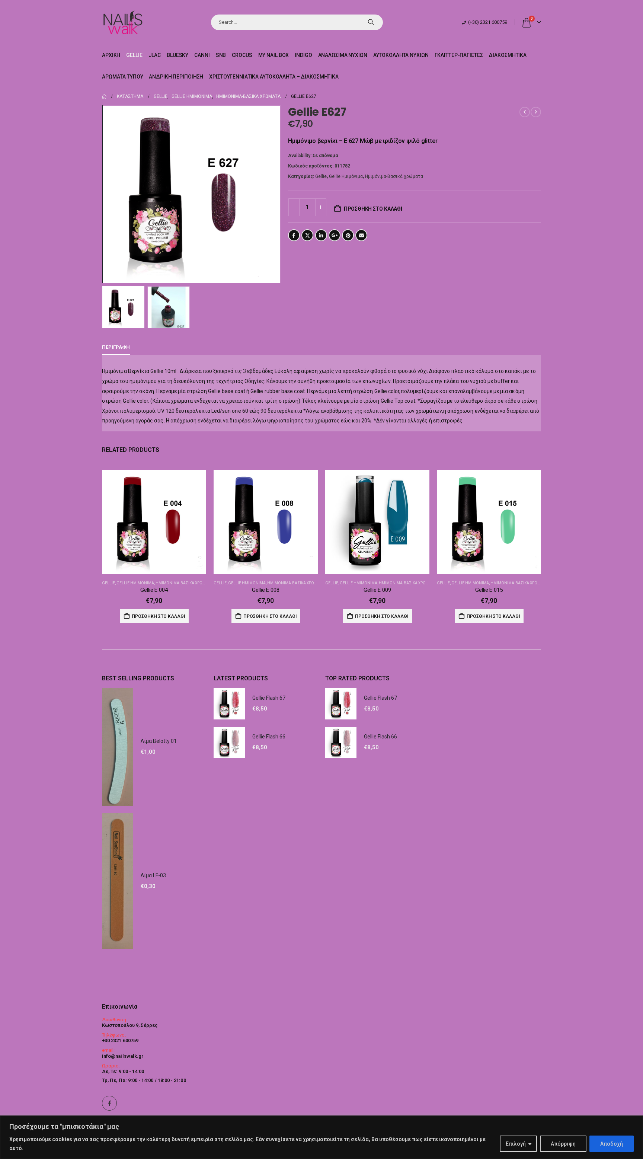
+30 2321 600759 (120, 1040)
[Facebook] (109, 1103)
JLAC (154, 55)
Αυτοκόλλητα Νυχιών (401, 55)
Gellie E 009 (377, 590)
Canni (201, 55)
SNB (221, 55)
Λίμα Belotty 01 (159, 741)
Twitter (307, 235)
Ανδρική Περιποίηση (176, 77)
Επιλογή (516, 1144)
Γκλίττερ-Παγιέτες (459, 55)
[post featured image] (154, 522)
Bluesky (177, 55)
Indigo (303, 55)
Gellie (134, 55)
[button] (103, 194)
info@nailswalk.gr (123, 1056)
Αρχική (111, 55)
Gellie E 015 (488, 590)
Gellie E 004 (153, 590)
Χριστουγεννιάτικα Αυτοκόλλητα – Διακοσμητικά (274, 77)
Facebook (294, 235)
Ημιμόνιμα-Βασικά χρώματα (394, 176)
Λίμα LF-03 (153, 875)
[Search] (371, 22)
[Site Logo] (122, 22)
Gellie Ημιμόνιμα (346, 176)
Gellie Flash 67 (268, 698)
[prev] (524, 112)
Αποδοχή (611, 1144)
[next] (536, 112)
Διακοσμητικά (508, 55)
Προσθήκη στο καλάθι (373, 209)
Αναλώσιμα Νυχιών (342, 55)
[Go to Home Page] (104, 96)
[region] (321, 1137)
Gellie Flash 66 (268, 737)
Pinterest (348, 235)
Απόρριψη (563, 1144)
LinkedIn (321, 235)
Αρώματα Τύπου (122, 77)
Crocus (242, 55)
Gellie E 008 (265, 590)
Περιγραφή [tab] (116, 347)
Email (361, 235)
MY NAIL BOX (273, 55)
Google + (334, 235)
